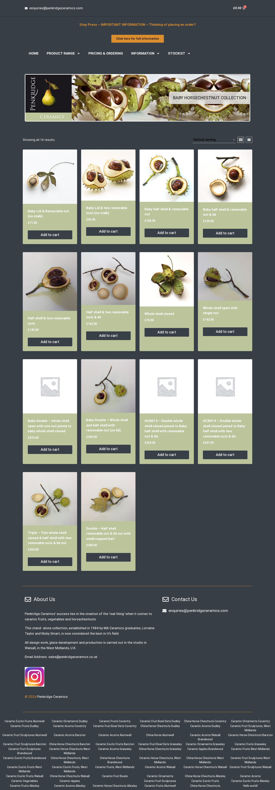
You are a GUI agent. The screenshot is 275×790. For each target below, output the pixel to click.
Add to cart (50, 235)
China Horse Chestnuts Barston (69, 744)
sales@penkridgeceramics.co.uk (72, 657)
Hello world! (250, 785)
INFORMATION (142, 53)
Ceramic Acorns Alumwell (114, 735)
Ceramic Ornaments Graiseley (205, 744)
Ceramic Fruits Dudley (24, 726)
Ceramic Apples (70, 781)
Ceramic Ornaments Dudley (70, 721)
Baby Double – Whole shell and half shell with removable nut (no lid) (107, 425)
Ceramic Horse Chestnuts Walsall (205, 767)
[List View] (249, 140)
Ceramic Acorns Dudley (205, 726)
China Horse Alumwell (160, 735)
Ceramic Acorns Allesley (69, 785)
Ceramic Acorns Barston (70, 735)
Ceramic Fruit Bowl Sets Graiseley (160, 744)
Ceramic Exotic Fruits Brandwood (24, 758)
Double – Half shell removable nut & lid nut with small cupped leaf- (108, 533)
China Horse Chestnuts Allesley (205, 776)
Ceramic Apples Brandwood (205, 749)
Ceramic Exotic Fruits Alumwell (24, 721)
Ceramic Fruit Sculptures (160, 781)
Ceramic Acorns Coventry (69, 726)
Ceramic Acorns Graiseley (114, 749)
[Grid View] (241, 140)
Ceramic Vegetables (24, 781)
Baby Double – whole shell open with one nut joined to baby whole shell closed (49, 426)
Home (34, 53)
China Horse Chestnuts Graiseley (160, 749)
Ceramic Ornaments (160, 776)
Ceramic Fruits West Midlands (250, 749)
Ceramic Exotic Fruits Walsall (24, 776)
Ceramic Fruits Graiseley (250, 744)
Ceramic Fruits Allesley (24, 785)
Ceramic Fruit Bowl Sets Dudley (160, 721)
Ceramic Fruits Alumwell (160, 785)
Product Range (61, 53)
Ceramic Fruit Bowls (115, 776)
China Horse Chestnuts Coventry (205, 721)
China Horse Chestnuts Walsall (70, 776)
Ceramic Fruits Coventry (114, 721)
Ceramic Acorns (250, 776)
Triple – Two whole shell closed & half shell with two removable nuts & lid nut (49, 538)
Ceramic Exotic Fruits (205, 781)
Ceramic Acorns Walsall (160, 767)
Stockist (176, 53)
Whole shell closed (159, 314)
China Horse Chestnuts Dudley (160, 726)
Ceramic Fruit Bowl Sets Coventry (114, 726)
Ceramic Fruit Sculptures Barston (24, 744)
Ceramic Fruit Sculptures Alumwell (24, 735)
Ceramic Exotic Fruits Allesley (250, 781)
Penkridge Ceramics (52, 697)
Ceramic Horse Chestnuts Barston (250, 735)
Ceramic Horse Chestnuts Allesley (115, 785)
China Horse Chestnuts (205, 785)
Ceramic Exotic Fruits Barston (115, 744)
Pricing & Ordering (105, 53)
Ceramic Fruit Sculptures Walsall (250, 767)
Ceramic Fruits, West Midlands (114, 767)
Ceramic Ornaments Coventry (250, 721)
